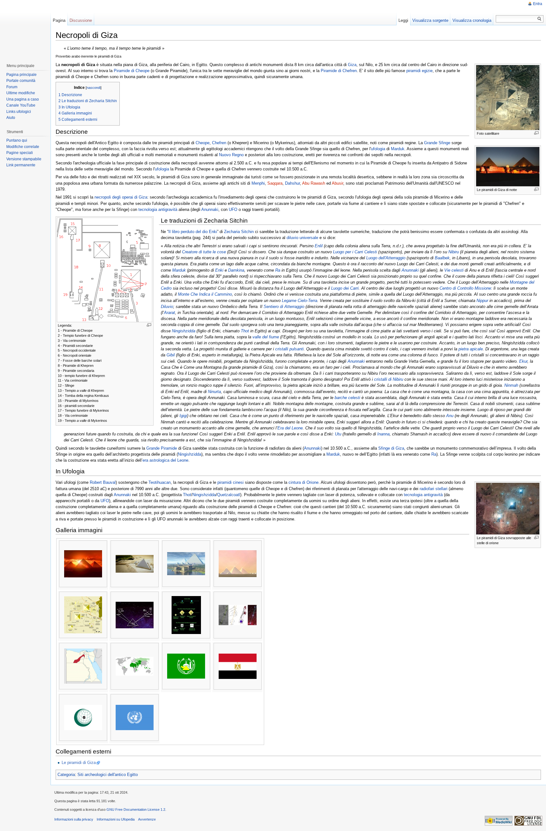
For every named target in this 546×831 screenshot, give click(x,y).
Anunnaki (209, 209)
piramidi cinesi (230, 482)
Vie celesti (454, 270)
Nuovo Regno (231, 154)
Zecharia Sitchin (239, 231)
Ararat (169, 312)
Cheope (202, 142)
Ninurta (214, 391)
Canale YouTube (20, 105)
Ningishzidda (183, 331)
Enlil (319, 245)
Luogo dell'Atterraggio (385, 257)
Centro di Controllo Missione (465, 288)
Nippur (482, 300)
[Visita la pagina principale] (25, 28)
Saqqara (274, 183)
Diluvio (167, 306)
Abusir (337, 183)
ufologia (378, 148)
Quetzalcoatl (228, 494)
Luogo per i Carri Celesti (355, 251)
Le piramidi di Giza (79, 762)
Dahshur (292, 183)
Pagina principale (21, 74)
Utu (338, 434)
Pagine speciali (19, 153)
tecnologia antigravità (157, 209)
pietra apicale (470, 349)
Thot (245, 331)
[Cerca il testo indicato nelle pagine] (539, 18)
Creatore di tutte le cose (204, 251)
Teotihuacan (160, 482)
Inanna (383, 434)
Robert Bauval (103, 482)
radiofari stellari (433, 488)
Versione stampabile (23, 159)
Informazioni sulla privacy (73, 819)
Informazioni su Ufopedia (116, 819)
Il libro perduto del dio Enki (192, 231)
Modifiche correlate (22, 147)
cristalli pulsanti (289, 349)
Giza (352, 64)
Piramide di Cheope (131, 70)
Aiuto (10, 117)
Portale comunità (20, 80)
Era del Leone (290, 428)
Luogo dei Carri (345, 288)
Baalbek (442, 257)
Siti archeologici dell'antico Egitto (107, 774)
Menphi (258, 183)
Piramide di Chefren (339, 70)
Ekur (523, 361)
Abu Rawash (313, 183)
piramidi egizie (419, 70)
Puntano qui (16, 140)
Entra (537, 4)
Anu (449, 415)
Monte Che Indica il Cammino (205, 294)
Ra (277, 270)
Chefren (219, 142)
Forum (11, 87)
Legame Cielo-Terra (299, 300)
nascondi (93, 87)
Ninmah (511, 385)
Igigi (183, 415)
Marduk (397, 148)
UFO (233, 209)
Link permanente (20, 165)
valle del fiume (265, 337)
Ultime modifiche (20, 93)
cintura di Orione (303, 482)
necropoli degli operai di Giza (120, 197)
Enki (219, 270)
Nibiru (453, 251)
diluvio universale (302, 237)
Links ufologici (18, 111)
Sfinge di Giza (391, 448)
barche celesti (347, 397)
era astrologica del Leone (165, 460)
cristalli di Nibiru (388, 379)
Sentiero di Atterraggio (284, 306)
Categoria (66, 774)
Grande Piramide (161, 448)
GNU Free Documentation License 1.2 (135, 809)
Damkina (236, 270)
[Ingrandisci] (536, 133)
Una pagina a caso (22, 99)
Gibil (171, 355)
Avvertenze (147, 819)
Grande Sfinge (437, 142)
